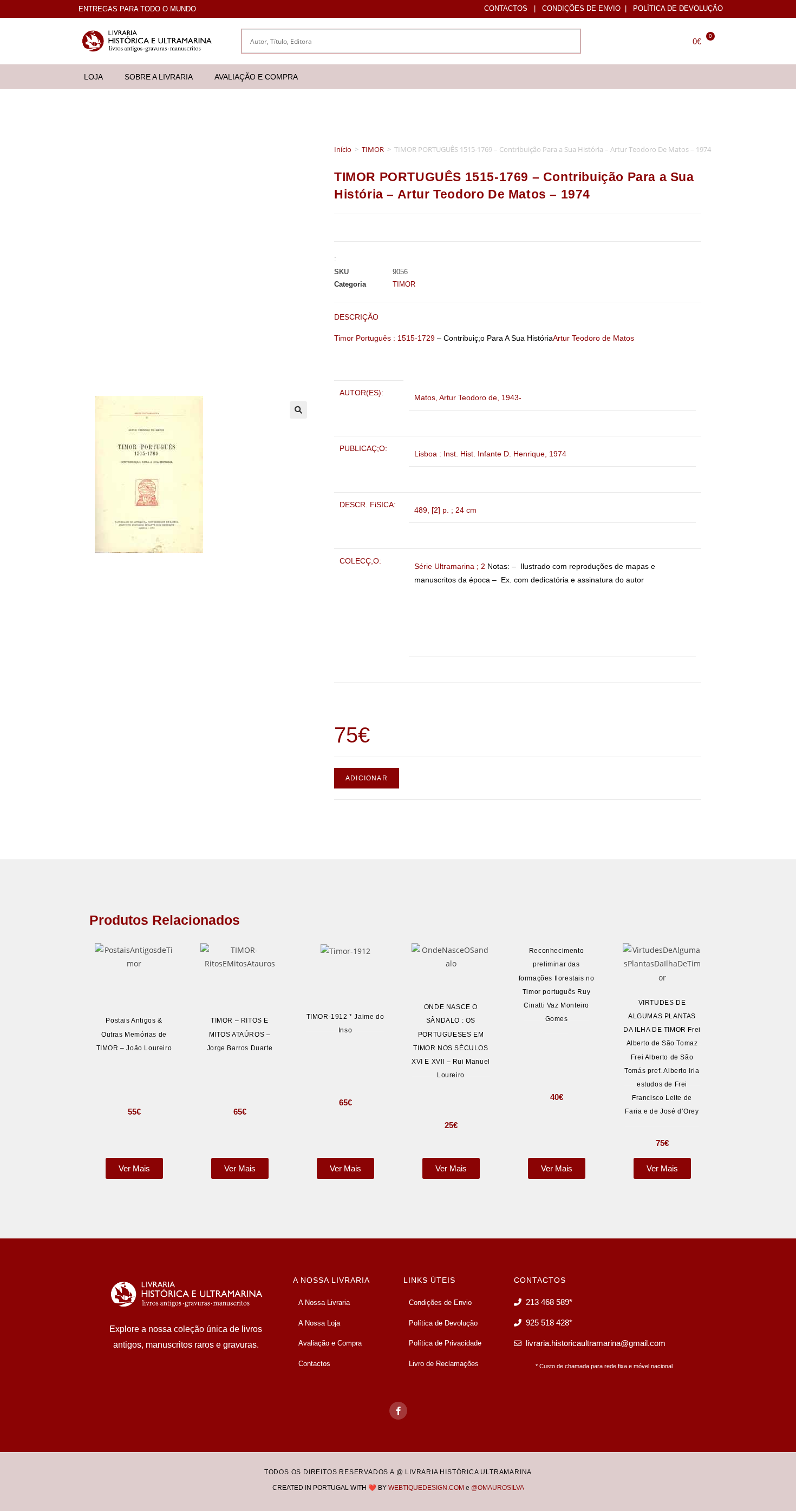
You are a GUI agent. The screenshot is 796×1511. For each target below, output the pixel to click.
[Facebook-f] (398, 1411)
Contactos (505, 8)
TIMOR (373, 149)
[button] (298, 410)
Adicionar (366, 778)
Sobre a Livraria (159, 76)
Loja (93, 76)
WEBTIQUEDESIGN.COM (426, 1488)
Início (342, 149)
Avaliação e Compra (256, 76)
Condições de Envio (581, 8)
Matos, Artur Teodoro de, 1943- (467, 397)
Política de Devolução (678, 8)
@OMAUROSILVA (497, 1488)
